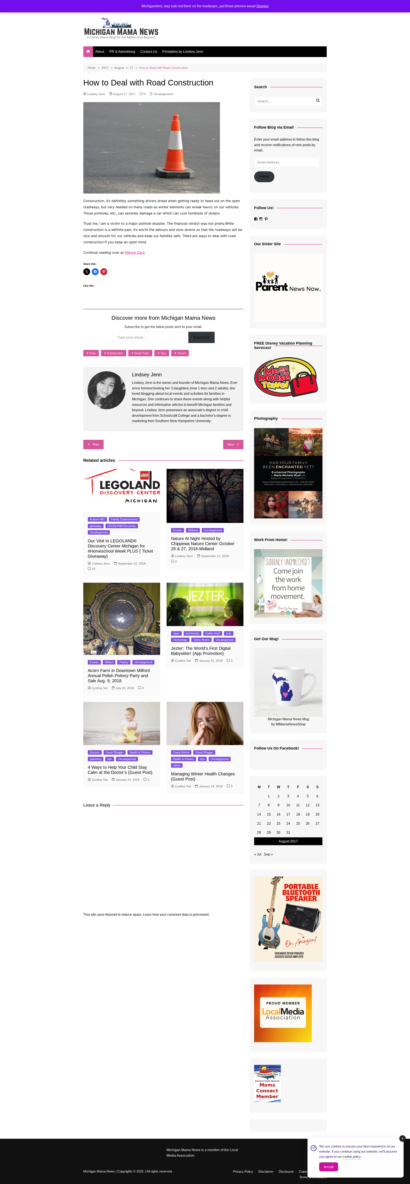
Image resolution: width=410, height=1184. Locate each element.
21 (259, 823)
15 (269, 814)
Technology (180, 639)
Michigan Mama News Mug (288, 719)
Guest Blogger (114, 752)
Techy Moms (201, 639)
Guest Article (181, 752)
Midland (193, 530)
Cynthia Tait (100, 688)
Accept (329, 1167)
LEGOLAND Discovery (122, 526)
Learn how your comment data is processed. (176, 914)
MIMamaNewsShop (291, 724)
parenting (95, 759)
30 (278, 832)
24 (288, 823)
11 (298, 805)
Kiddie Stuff (212, 633)
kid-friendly (192, 633)
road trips (141, 353)
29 (269, 832)
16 (278, 814)
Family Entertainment (124, 519)
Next (230, 444)
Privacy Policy (243, 1171)
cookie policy (352, 1156)
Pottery (123, 662)
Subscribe (201, 337)
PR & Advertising (122, 51)
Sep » (268, 854)
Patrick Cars (135, 252)
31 (288, 832)
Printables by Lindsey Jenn (182, 51)
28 (259, 832)
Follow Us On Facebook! (276, 748)
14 (259, 814)
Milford (109, 662)
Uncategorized (163, 94)
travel (181, 353)
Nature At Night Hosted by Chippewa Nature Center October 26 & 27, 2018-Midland (202, 543)
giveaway (95, 526)
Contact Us (148, 51)
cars (92, 353)
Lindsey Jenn (96, 94)
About (99, 51)
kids (228, 633)
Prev (96, 444)
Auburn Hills (97, 519)
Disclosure (286, 1171)
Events (177, 530)
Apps (176, 633)
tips (163, 353)
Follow (264, 176)
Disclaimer (265, 1171)
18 (298, 814)
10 (93, 569)
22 (269, 823)
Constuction (115, 353)
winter (176, 765)
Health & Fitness (140, 752)
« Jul (257, 854)
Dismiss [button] (262, 6)
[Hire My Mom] (288, 583)
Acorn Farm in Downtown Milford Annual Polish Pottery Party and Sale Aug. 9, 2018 (119, 675)
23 (278, 823)
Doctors (95, 752)
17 (288, 814)
